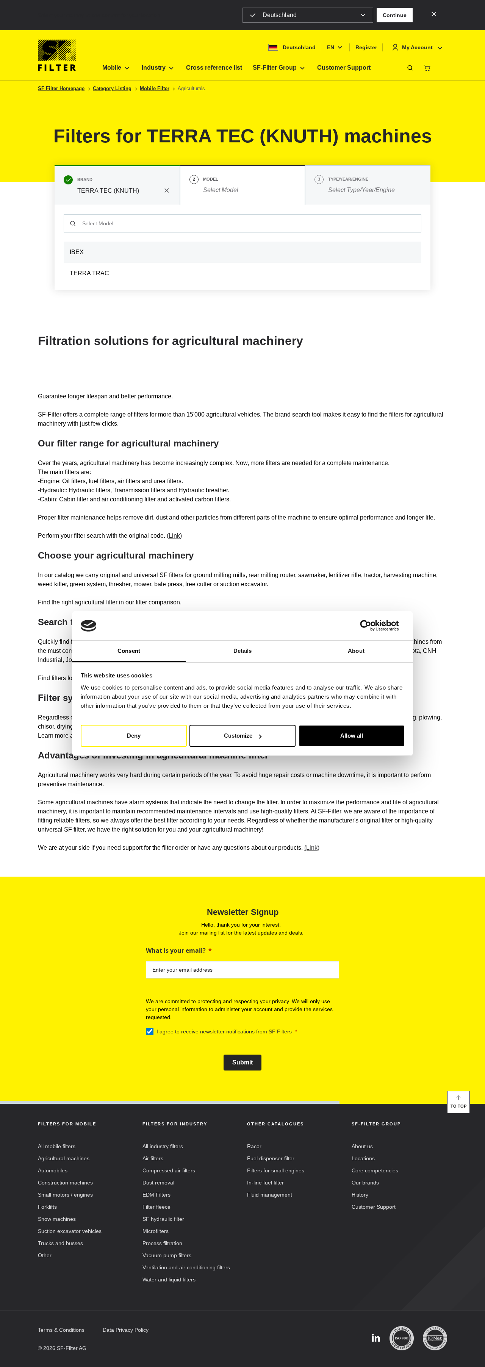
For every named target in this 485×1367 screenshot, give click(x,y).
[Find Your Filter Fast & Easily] (410, 67)
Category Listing (112, 88)
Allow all (351, 735)
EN (330, 47)
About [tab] (356, 651)
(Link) (174, 535)
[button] (394, 15)
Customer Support (344, 67)
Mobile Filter (154, 88)
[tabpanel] (242, 247)
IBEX (77, 252)
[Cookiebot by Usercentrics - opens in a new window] (371, 626)
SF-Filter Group (275, 67)
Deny (134, 735)
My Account (417, 47)
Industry (154, 67)
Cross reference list (214, 67)
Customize (238, 735)
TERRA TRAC (89, 273)
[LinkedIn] (375, 1338)
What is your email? (176, 950)
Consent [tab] (128, 651)
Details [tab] (242, 651)
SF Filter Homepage (61, 88)
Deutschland (280, 15)
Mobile (111, 67)
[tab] (117, 185)
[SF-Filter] (57, 55)
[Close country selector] (434, 13)
